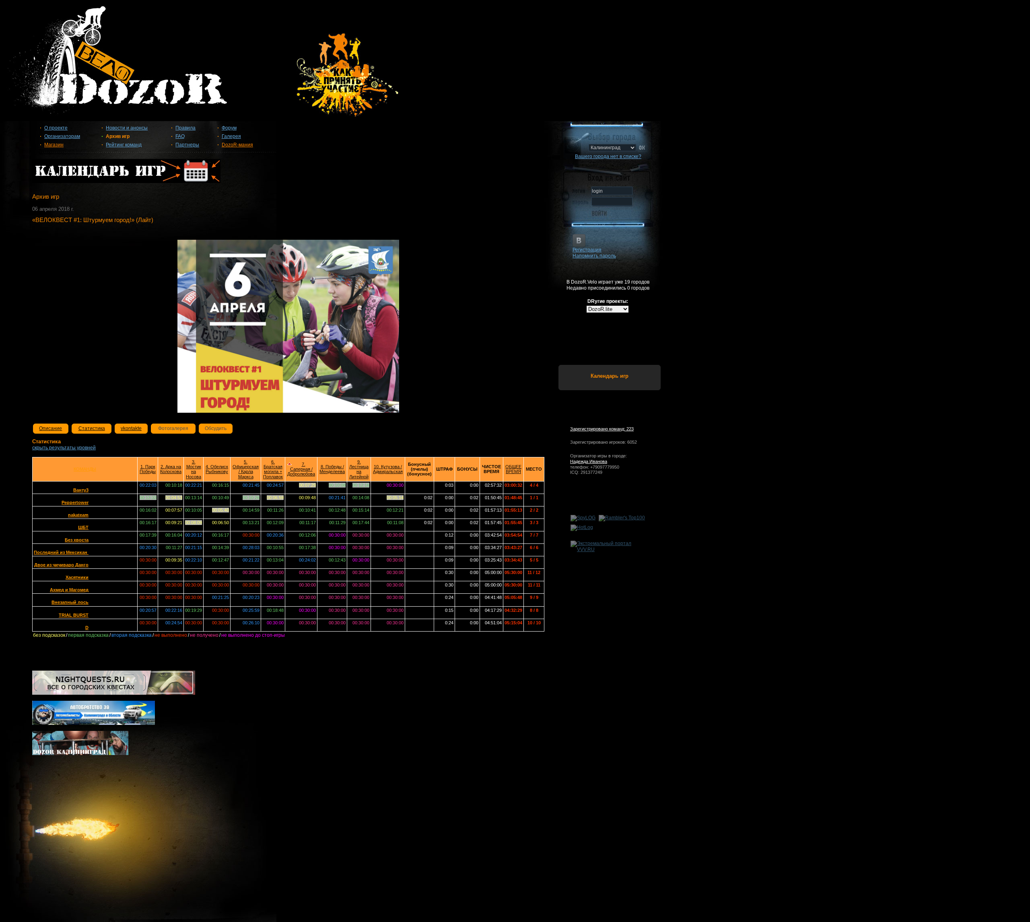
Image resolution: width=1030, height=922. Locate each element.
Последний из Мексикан (61, 552)
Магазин (54, 145)
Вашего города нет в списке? (608, 156)
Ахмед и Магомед (69, 589)
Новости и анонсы (127, 128)
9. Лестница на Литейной (359, 469)
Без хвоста (77, 539)
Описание (50, 428)
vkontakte (131, 428)
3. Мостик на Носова (193, 469)
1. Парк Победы (148, 469)
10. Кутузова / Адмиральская (388, 469)
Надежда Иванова (588, 461)
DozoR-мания (237, 145)
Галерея (231, 136)
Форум (229, 128)
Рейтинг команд (124, 145)
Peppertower (75, 502)
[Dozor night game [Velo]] (515, 65)
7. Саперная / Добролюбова (301, 469)
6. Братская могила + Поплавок (273, 469)
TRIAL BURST (74, 615)
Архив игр (118, 136)
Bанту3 (81, 490)
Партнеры (187, 145)
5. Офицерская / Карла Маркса (246, 469)
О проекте (56, 128)
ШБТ (83, 527)
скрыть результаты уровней (64, 448)
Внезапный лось (70, 602)
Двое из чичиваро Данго (61, 564)
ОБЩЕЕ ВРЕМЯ (513, 469)
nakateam (78, 514)
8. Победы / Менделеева (332, 469)
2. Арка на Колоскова (170, 469)
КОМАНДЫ (85, 469)
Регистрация (587, 250)
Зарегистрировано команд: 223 (602, 428)
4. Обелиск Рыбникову (217, 469)
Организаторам (62, 136)
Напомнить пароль (594, 256)
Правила (185, 128)
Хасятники (77, 577)
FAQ (180, 136)
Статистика (91, 428)
